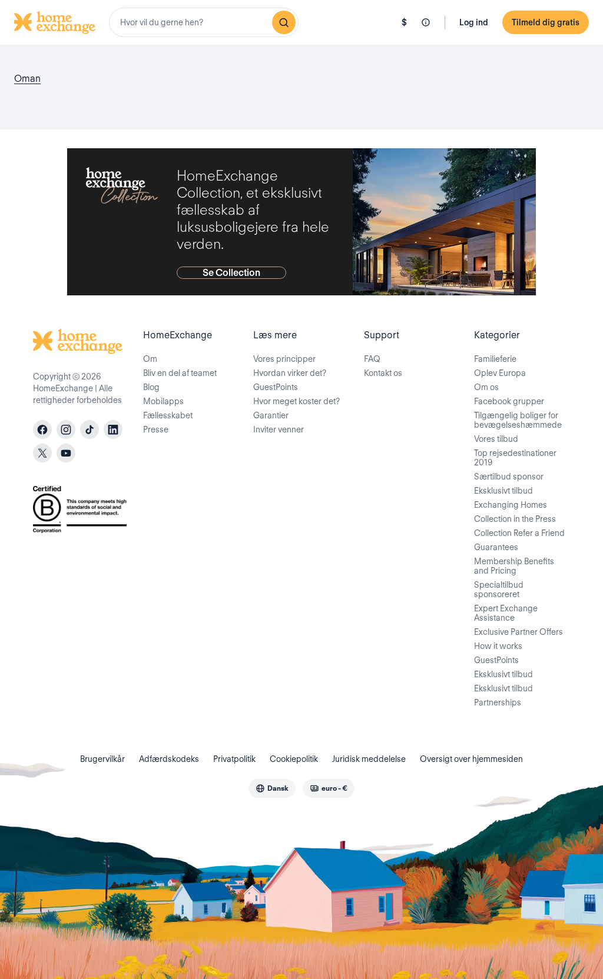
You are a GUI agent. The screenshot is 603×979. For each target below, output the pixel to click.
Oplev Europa (500, 373)
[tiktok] (89, 429)
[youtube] (66, 453)
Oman (27, 78)
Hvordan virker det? (289, 373)
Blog (151, 387)
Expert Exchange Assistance (506, 613)
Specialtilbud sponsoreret (499, 589)
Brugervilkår (102, 759)
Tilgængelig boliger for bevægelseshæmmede (518, 420)
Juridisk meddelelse (369, 759)
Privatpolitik (234, 759)
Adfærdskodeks (169, 759)
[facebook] (42, 429)
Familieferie (495, 359)
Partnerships (497, 702)
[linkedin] (113, 429)
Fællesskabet (168, 415)
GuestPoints (275, 387)
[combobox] (204, 22)
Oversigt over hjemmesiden (471, 759)
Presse (155, 429)
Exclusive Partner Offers (518, 632)
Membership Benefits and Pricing (514, 566)
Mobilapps (163, 401)
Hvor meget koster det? (296, 401)
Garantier (271, 415)
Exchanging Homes (510, 505)
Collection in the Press (515, 519)
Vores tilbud (496, 439)
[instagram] (66, 429)
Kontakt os (383, 373)
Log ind (473, 22)
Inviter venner (278, 429)
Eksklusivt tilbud (503, 490)
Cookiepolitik (294, 759)
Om (150, 359)
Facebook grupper (509, 401)
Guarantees (496, 547)
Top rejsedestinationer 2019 (515, 457)
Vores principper (284, 359)
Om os (486, 387)
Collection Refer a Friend (519, 533)
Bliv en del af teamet (180, 373)
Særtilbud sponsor (509, 476)
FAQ (372, 359)
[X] (42, 453)
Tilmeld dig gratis (545, 22)
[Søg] (284, 22)
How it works (498, 646)
